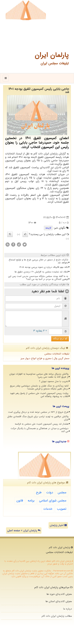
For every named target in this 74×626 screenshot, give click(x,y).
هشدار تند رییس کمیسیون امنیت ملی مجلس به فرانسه (41, 424)
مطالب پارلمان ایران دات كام (57, 616)
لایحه (48, 228)
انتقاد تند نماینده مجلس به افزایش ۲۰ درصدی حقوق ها (41, 271)
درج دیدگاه (59, 338)
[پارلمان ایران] (25, 10)
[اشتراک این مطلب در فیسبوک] (13, 244)
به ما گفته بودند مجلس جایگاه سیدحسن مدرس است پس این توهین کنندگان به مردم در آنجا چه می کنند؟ (38, 278)
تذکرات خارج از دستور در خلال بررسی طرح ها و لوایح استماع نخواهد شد (38, 261)
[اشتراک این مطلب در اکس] (24, 244)
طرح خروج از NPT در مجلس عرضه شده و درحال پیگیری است (38, 412)
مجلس (62, 492)
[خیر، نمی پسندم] (10, 234)
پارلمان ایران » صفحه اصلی (22, 530)
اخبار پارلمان (57, 525)
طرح (39, 492)
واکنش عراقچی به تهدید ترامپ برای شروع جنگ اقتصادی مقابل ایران (37, 418)
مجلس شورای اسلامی (52, 500)
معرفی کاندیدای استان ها (58, 601)
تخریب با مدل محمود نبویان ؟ (53, 381)
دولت (49, 492)
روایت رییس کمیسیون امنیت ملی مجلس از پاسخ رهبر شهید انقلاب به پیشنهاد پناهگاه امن (39, 395)
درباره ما (67, 609)
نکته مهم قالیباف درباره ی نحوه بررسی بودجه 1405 (43, 267)
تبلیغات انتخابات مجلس (56, 354)
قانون (19, 500)
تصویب (61, 509)
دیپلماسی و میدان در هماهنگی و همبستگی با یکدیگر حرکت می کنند (39, 430)
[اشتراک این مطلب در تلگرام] (19, 244)
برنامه (31, 500)
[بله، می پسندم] (25, 234)
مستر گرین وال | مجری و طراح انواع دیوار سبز (45, 358)
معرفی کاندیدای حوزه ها (59, 594)
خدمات (47, 509)
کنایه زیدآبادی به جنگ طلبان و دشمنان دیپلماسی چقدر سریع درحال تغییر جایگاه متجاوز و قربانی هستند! (39, 387)
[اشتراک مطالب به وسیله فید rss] (7, 244)
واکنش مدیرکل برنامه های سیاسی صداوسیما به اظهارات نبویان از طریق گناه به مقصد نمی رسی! (38, 375)
